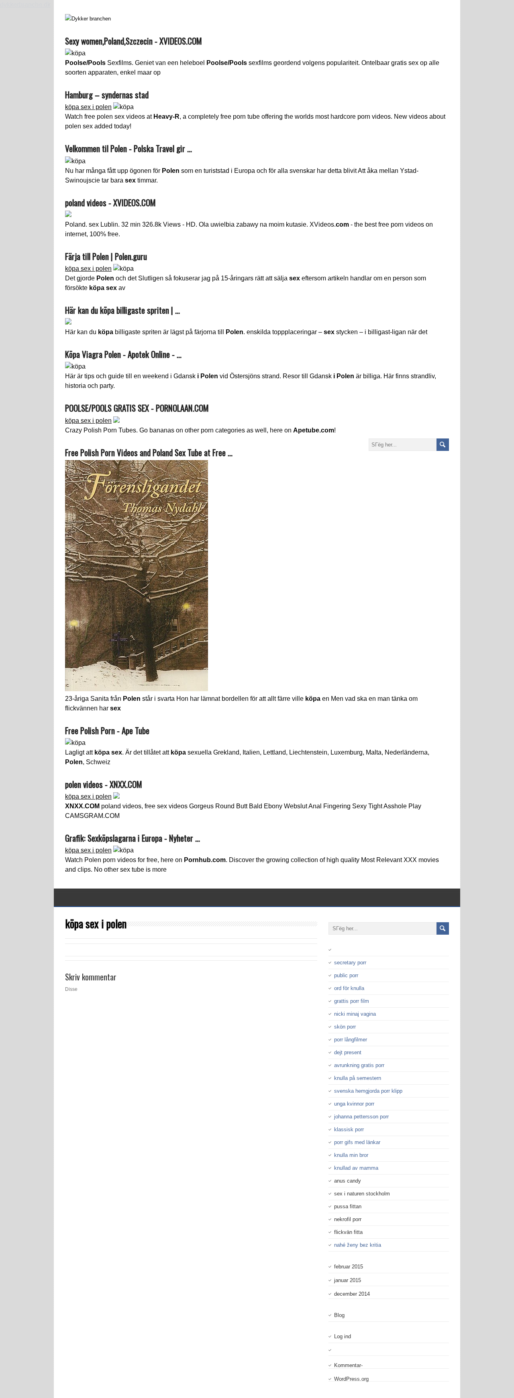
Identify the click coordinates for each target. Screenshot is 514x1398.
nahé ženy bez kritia (357, 1245)
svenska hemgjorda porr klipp (368, 1091)
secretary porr (350, 963)
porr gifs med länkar (357, 1142)
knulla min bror (351, 1155)
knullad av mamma (356, 1168)
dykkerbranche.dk (25, 4)
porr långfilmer (350, 1040)
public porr (346, 975)
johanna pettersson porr (361, 1117)
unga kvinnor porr (354, 1104)
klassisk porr (349, 1129)
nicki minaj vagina (355, 1014)
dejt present (347, 1052)
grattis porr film (351, 1001)
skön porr (345, 1027)
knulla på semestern (357, 1078)
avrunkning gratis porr (359, 1065)
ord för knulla (349, 988)
